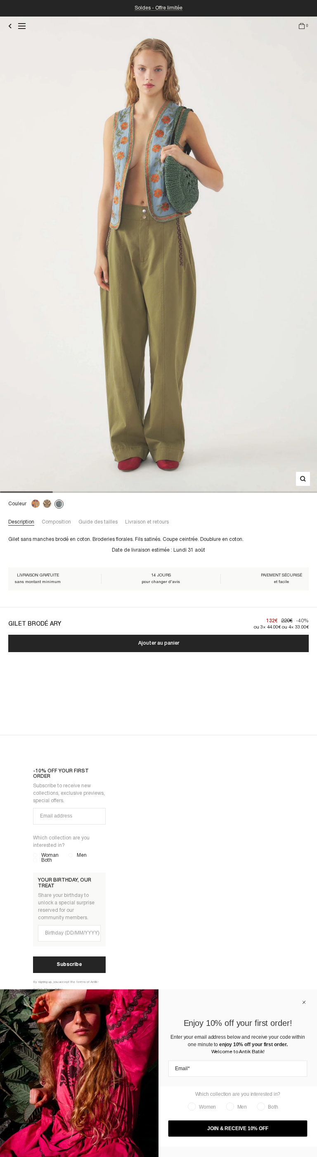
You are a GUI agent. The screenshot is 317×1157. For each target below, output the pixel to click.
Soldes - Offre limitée (158, 8)
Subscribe (69, 964)
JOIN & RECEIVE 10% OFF (237, 1128)
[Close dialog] (304, 1002)
